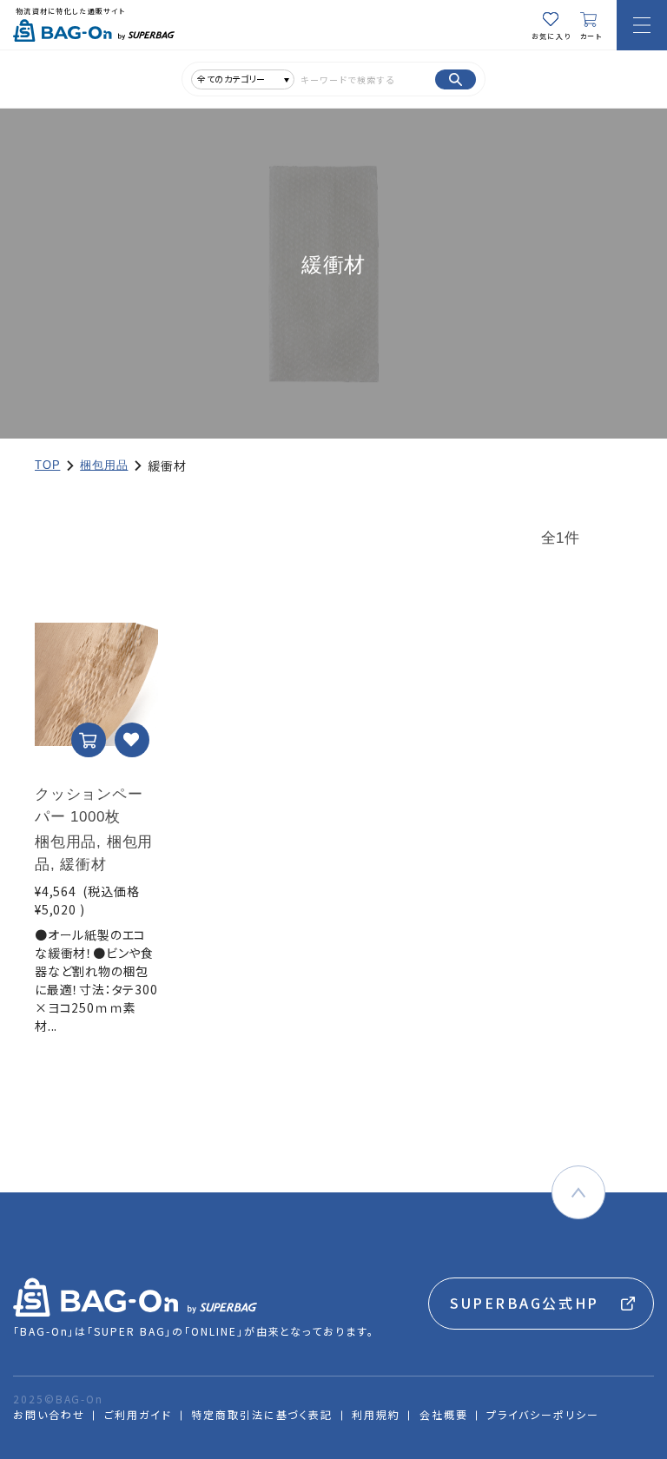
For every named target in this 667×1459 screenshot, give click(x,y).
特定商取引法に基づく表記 (262, 1414)
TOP (47, 465)
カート (591, 36)
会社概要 (443, 1414)
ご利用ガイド (138, 1414)
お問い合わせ (49, 1414)
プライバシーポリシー (542, 1414)
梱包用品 (104, 465)
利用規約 (376, 1414)
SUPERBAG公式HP (524, 1302)
